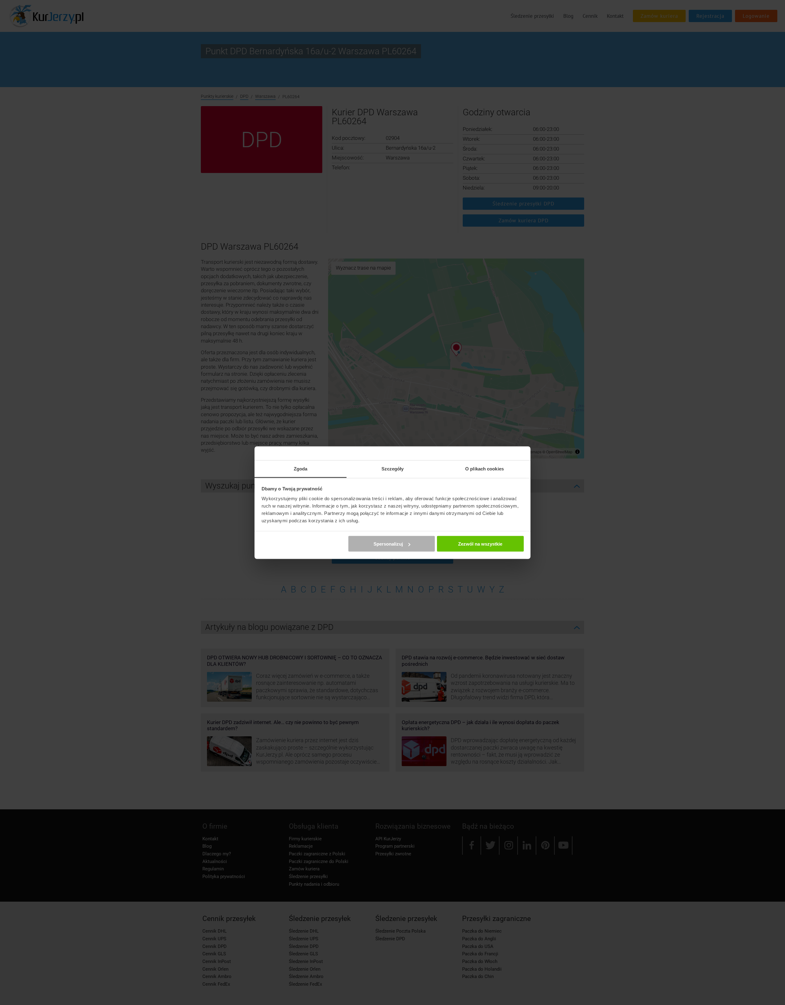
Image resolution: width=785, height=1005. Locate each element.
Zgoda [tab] (301, 468)
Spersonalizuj (388, 544)
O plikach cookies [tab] (484, 468)
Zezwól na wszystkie (480, 544)
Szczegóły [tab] (392, 468)
